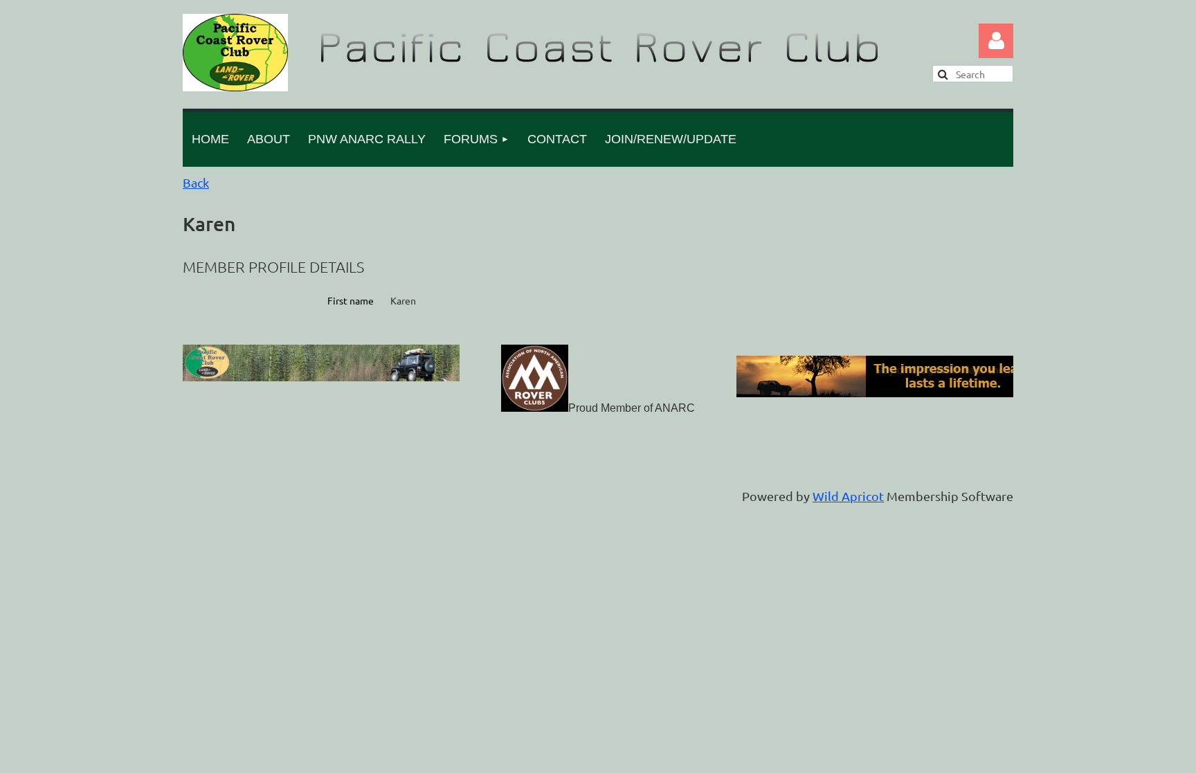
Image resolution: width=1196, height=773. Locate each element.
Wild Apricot (848, 496)
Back (196, 182)
